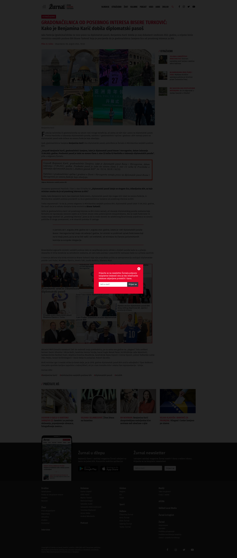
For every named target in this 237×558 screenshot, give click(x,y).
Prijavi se (133, 284)
